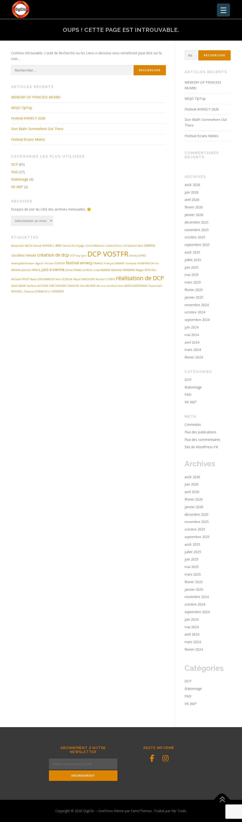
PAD (14, 172)
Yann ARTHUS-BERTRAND (133, 285)
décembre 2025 (196, 222)
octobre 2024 (195, 312)
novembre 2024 (197, 305)
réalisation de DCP (140, 278)
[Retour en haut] (222, 800)
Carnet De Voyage (73, 245)
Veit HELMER (87, 285)
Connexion (193, 424)
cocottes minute (23, 255)
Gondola (131, 263)
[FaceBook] (152, 758)
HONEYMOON (145, 263)
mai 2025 (192, 274)
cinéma (149, 245)
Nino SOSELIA (63, 279)
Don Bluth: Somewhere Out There (37, 128)
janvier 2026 (194, 214)
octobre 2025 (195, 237)
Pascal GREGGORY (84, 279)
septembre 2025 (197, 244)
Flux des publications (200, 432)
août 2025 (192, 252)
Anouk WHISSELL (44, 245)
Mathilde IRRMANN (123, 270)
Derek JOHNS (137, 255)
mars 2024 (193, 349)
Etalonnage (19, 179)
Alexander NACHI (22, 245)
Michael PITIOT (20, 279)
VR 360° (17, 187)
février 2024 (194, 357)
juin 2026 (192, 192)
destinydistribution (22, 263)
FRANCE (98, 263)
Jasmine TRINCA (30, 270)
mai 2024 (192, 335)
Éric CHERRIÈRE (54, 291)
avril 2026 (192, 199)
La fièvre (87, 270)
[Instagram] (165, 758)
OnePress (105, 811)
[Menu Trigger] (223, 10)
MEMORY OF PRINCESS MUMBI (35, 97)
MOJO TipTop (21, 107)
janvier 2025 (194, 297)
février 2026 (194, 207)
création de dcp (53, 255)
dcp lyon (81, 255)
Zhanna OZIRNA (34, 291)
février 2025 (194, 289)
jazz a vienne (53, 269)
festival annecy (79, 263)
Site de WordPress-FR (201, 447)
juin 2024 (192, 327)
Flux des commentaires (202, 439)
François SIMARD (114, 263)
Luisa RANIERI (102, 270)
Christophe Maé (133, 245)
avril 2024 (192, 342)
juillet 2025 (193, 259)
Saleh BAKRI (18, 285)
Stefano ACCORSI (37, 285)
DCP (14, 164)
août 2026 (192, 184)
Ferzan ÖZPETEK (55, 263)
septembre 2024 (197, 319)
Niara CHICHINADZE (42, 279)
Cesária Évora (114, 245)
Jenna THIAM (73, 270)
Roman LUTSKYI (105, 279)
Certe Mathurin (95, 245)
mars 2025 (193, 282)
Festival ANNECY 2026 (28, 118)
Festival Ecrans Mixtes (28, 139)
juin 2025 (192, 267)
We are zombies (106, 285)
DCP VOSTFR (107, 254)
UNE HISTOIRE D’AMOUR (64, 285)
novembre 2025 (197, 230)
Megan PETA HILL (146, 270)
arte (58, 245)
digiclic (39, 263)
